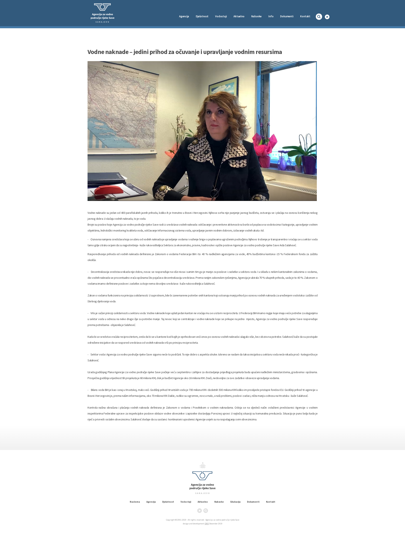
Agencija (184, 16)
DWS (207, 523)
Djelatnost (168, 501)
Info (270, 16)
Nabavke (256, 16)
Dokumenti (286, 16)
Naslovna (135, 501)
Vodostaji (186, 501)
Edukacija (235, 501)
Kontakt (305, 16)
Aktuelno (239, 16)
